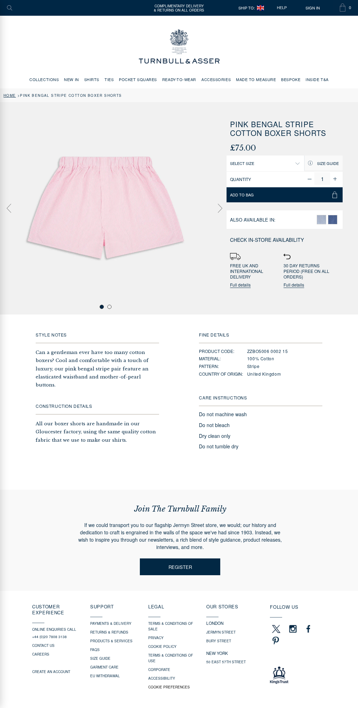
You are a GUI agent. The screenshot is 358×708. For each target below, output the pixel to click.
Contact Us (43, 645)
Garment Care (104, 667)
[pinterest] (274, 640)
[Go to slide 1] (102, 307)
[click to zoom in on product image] (106, 207)
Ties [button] (109, 79)
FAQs (95, 649)
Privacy (156, 637)
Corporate (159, 669)
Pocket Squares (138, 79)
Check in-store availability (267, 240)
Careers (40, 654)
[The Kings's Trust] (298, 675)
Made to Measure (256, 79)
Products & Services (111, 640)
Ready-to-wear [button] (179, 79)
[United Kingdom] (260, 7)
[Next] (220, 208)
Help (282, 8)
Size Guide (327, 163)
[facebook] (308, 629)
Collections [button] (44, 79)
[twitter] (276, 629)
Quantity (240, 179)
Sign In (313, 8)
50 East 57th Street (226, 661)
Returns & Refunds (109, 632)
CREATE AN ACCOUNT (51, 671)
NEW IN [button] (71, 79)
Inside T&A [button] (317, 79)
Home (9, 95)
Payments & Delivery (110, 623)
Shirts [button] (91, 79)
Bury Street (218, 640)
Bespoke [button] (290, 79)
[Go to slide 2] (109, 307)
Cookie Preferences (169, 687)
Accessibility (161, 678)
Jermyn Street (221, 632)
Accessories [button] (216, 79)
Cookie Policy (162, 646)
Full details (240, 285)
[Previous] (9, 208)
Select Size (242, 163)
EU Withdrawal (105, 675)
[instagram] (293, 629)
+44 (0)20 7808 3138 (49, 636)
